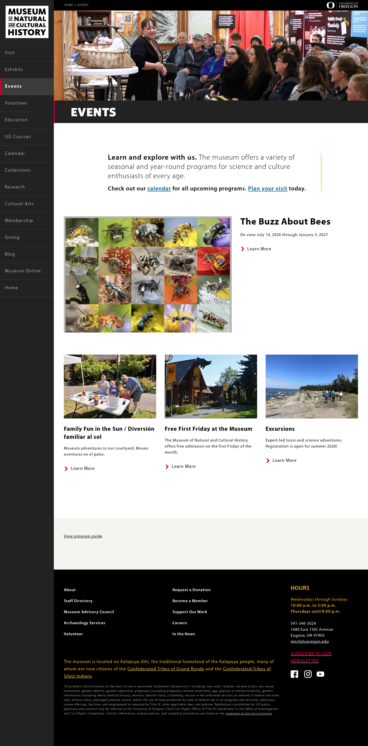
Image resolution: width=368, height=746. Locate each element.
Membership (19, 221)
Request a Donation (191, 590)
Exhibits (14, 70)
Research (15, 187)
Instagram (308, 674)
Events (13, 86)
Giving (12, 238)
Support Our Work (189, 612)
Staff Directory (78, 601)
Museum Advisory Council (89, 612)
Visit (10, 53)
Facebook (294, 674)
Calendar (15, 154)
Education (16, 120)
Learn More (259, 249)
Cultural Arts (19, 204)
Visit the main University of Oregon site (342, 5)
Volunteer (16, 103)
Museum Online (23, 271)
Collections (18, 170)
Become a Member (190, 601)
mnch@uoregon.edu (310, 642)
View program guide (83, 537)
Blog (10, 254)
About (70, 590)
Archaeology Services (84, 623)
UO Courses (18, 137)
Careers (179, 623)
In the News (183, 634)
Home (11, 288)
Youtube (320, 674)
